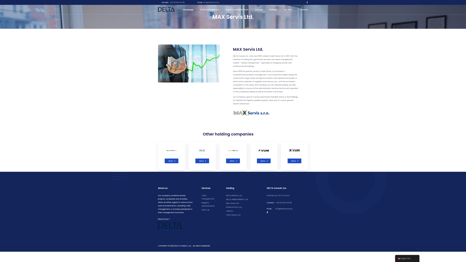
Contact (304, 9)
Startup (258, 9)
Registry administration (237, 9)
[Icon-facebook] (307, 2)
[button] (171, 161)
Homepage (188, 9)
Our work (288, 9)
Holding (272, 9)
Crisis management (209, 9)
